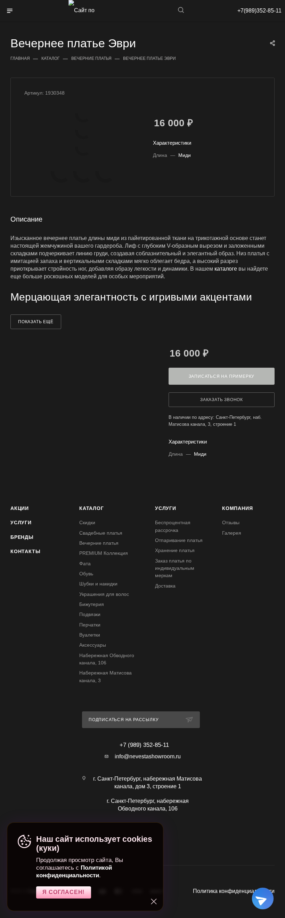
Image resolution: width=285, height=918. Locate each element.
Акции (19, 508)
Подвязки (89, 614)
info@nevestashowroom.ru (148, 756)
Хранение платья (175, 550)
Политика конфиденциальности (234, 891)
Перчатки (89, 625)
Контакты (25, 551)
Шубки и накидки (98, 583)
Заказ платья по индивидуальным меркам (174, 568)
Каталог (91, 508)
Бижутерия (91, 604)
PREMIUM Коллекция (103, 553)
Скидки (87, 522)
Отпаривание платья (179, 540)
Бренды (22, 537)
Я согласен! (63, 892)
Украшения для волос (104, 594)
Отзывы (230, 522)
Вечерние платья (99, 543)
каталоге (225, 269)
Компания (237, 508)
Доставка (165, 586)
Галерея (231, 533)
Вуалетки (89, 635)
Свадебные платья (100, 533)
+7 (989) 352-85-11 (144, 745)
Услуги (21, 522)
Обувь (86, 573)
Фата (85, 563)
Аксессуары (92, 645)
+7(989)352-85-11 (259, 11)
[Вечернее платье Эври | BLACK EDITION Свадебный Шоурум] (83, 114)
